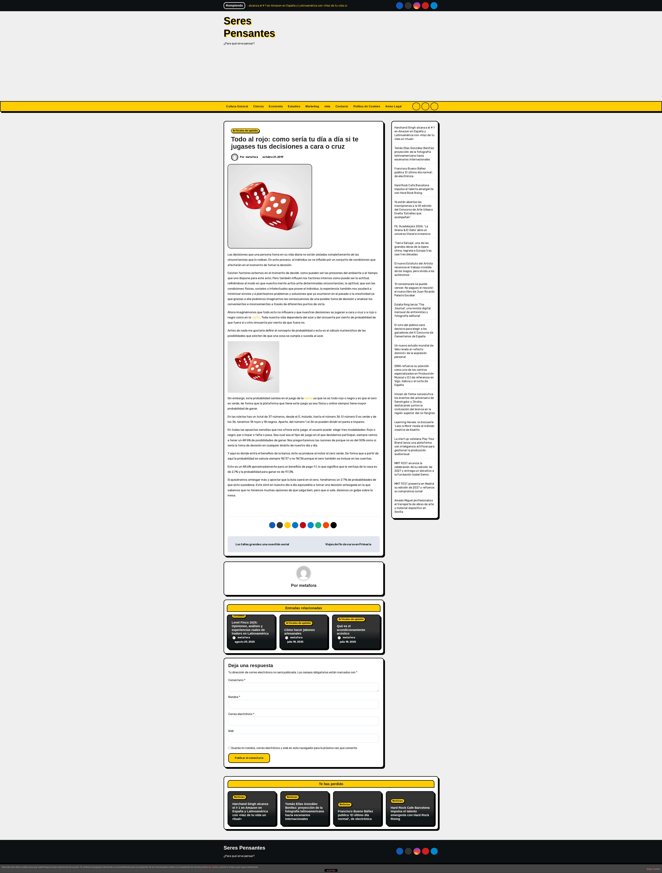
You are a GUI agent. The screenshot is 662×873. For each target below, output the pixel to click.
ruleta (256, 317)
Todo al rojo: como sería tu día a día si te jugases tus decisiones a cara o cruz (294, 143)
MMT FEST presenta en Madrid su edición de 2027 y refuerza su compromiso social (414, 487)
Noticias (239, 797)
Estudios (294, 106)
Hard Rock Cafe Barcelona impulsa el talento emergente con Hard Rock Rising (414, 189)
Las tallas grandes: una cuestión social (262, 544)
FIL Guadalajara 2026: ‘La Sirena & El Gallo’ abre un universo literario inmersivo (412, 230)
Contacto (341, 106)
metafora (252, 157)
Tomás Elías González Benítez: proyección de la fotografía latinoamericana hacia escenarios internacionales (304, 811)
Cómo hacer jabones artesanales (299, 631)
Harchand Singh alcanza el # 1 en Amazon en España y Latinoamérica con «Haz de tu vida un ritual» (250, 811)
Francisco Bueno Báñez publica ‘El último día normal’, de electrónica (413, 172)
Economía (276, 106)
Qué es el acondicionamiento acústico (351, 629)
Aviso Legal (393, 106)
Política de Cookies (366, 106)
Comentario (236, 680)
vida (327, 106)
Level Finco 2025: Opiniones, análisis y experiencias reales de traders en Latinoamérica (250, 628)
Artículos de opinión (245, 130)
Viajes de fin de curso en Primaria (348, 544)
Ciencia (258, 106)
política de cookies (210, 867)
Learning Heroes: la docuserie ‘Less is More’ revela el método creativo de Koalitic (414, 426)
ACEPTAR (331, 871)
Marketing (312, 106)
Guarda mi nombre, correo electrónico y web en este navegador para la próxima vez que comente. (294, 748)
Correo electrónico (241, 714)
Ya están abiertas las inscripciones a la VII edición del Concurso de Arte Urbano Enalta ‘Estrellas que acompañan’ (413, 209)
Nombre (234, 697)
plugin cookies (653, 869)
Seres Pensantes (244, 848)
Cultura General (237, 106)
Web (231, 731)
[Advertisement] (331, 75)
